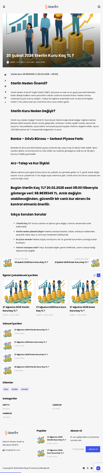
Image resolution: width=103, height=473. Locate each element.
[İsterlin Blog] (51, 7)
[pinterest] (5, 86)
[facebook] (5, 75)
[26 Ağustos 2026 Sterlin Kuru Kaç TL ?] (7, 370)
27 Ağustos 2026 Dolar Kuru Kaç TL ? (31, 354)
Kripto (6, 405)
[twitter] (5, 80)
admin (12, 62)
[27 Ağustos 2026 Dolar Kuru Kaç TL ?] (85, 291)
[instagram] (92, 468)
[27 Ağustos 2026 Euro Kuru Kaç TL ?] (51, 291)
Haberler (7, 413)
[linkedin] (5, 98)
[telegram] (5, 92)
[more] (5, 102)
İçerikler (57, 405)
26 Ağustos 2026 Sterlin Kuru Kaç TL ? (31, 367)
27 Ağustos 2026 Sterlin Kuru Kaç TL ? (31, 330)
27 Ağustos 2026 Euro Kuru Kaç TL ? (30, 342)
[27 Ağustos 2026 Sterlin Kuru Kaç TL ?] (18, 291)
